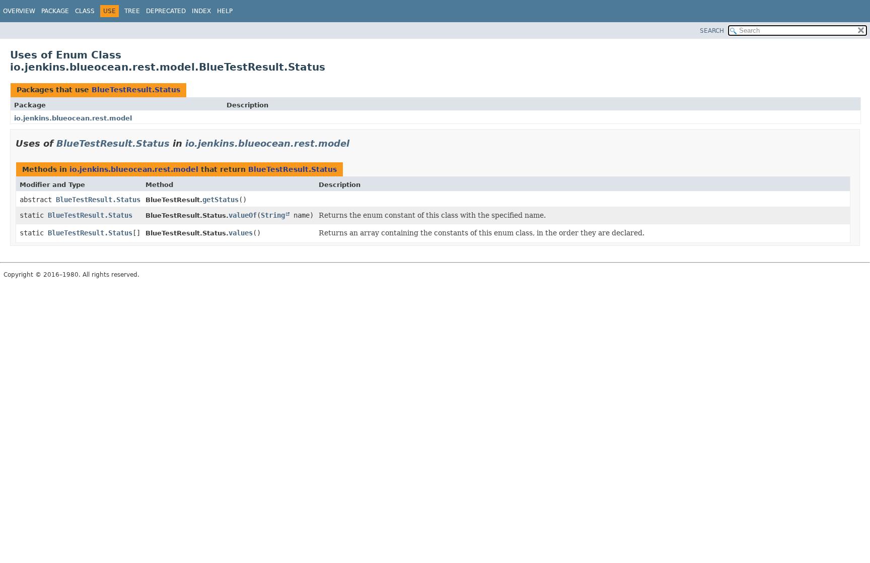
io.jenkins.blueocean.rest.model (73, 118)
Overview (19, 11)
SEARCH (712, 30)
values (241, 233)
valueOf (243, 215)
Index (201, 11)
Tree (132, 11)
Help (225, 11)
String (273, 215)
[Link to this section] (356, 143)
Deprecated (166, 11)
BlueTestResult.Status (136, 90)
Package (55, 11)
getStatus (220, 200)
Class (85, 11)
